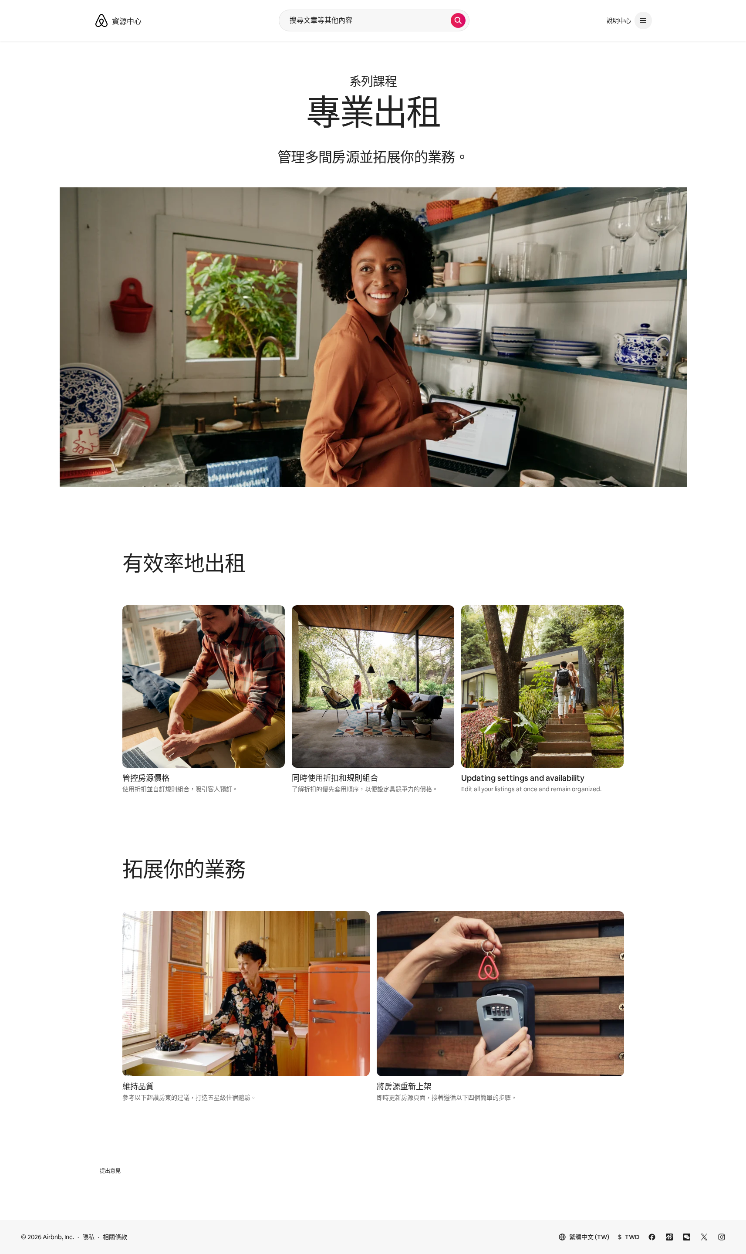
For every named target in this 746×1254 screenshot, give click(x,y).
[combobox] (365, 20)
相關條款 (115, 1237)
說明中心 (619, 20)
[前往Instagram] (721, 1237)
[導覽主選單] (643, 20)
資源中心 (127, 21)
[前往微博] (669, 1237)
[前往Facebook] (651, 1237)
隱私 (88, 1237)
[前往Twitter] (704, 1237)
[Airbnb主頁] (101, 20)
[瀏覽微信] (686, 1237)
